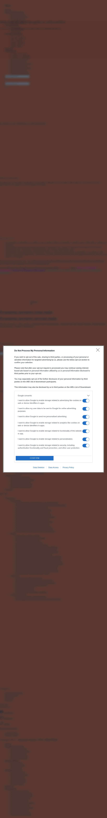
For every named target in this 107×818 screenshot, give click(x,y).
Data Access (53, 467)
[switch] (85, 400)
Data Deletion (38, 467)
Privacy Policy (68, 467)
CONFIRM (35, 458)
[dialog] (53, 409)
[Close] (98, 350)
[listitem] (53, 395)
